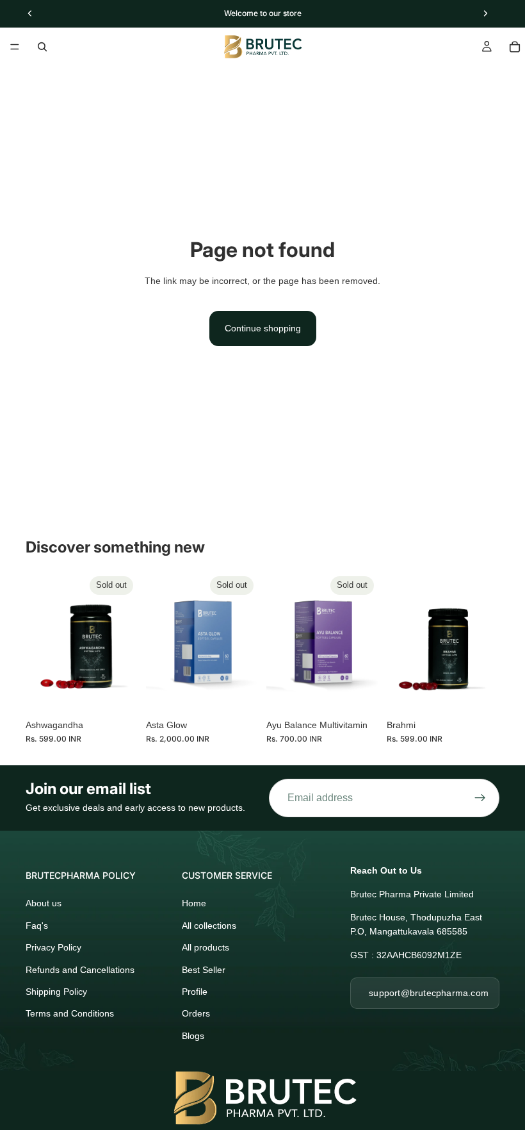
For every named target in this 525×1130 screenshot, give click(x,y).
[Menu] (14, 47)
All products (205, 947)
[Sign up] (480, 798)
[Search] (42, 47)
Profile (194, 991)
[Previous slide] (40, 641)
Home (194, 903)
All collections (209, 925)
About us (43, 903)
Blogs (193, 1036)
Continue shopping (263, 328)
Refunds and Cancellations (80, 970)
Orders (196, 1013)
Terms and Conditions (70, 1013)
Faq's (37, 925)
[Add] (479, 692)
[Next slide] (124, 641)
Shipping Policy (56, 991)
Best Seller (203, 970)
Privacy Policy (53, 947)
